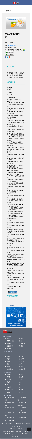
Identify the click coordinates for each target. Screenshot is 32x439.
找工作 (8, 382)
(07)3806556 (12, 45)
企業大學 (21, 361)
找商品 (21, 338)
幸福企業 (9, 387)
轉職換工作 (10, 389)
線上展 (21, 377)
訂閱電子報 (22, 343)
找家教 (8, 392)
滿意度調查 (10, 346)
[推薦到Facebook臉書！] (6, 57)
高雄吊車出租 (22, 417)
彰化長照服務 (10, 420)
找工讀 (21, 392)
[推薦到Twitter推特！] (8, 57)
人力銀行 (21, 354)
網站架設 (9, 379)
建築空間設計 (10, 417)
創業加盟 (21, 359)
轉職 (8, 364)
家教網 (21, 366)
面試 (20, 384)
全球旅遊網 (10, 369)
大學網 (8, 366)
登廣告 (21, 346)
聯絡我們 (9, 348)
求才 (20, 382)
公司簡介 (8, 11)
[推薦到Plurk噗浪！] (9, 57)
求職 (8, 384)
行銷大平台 (22, 369)
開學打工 (21, 389)
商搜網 (8, 359)
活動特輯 (9, 343)
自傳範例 (21, 387)
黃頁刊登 (9, 374)
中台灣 (8, 356)
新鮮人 (21, 364)
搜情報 (21, 341)
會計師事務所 (22, 412)
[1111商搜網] (16, 2)
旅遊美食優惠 (10, 341)
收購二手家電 (10, 407)
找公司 (8, 338)
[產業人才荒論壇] (16, 317)
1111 (8, 354)
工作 (20, 379)
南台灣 (21, 356)
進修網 (8, 361)
